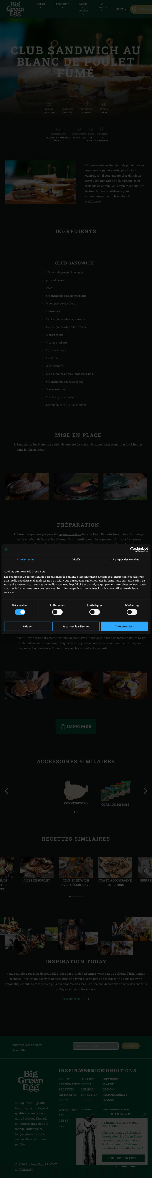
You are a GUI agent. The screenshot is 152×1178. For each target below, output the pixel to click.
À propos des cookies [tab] (125, 559)
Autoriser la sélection (76, 626)
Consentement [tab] (26, 559)
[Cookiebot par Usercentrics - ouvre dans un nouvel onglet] (131, 549)
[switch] (57, 612)
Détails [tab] (76, 559)
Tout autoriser (124, 626)
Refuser (28, 626)
